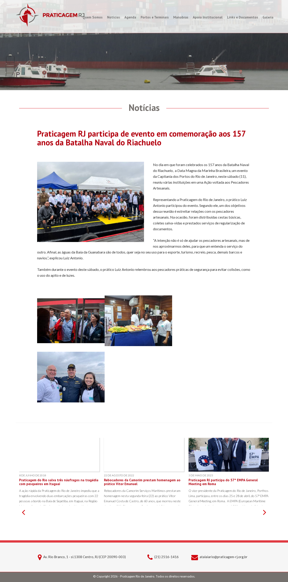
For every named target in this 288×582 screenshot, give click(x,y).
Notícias (113, 17)
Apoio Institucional (208, 17)
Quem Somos (93, 17)
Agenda (130, 17)
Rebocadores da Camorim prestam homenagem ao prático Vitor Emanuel (142, 482)
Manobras (180, 17)
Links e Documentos (242, 17)
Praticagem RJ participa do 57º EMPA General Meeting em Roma (223, 482)
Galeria (268, 17)
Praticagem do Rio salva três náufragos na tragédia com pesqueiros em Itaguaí (58, 482)
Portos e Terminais (155, 17)
